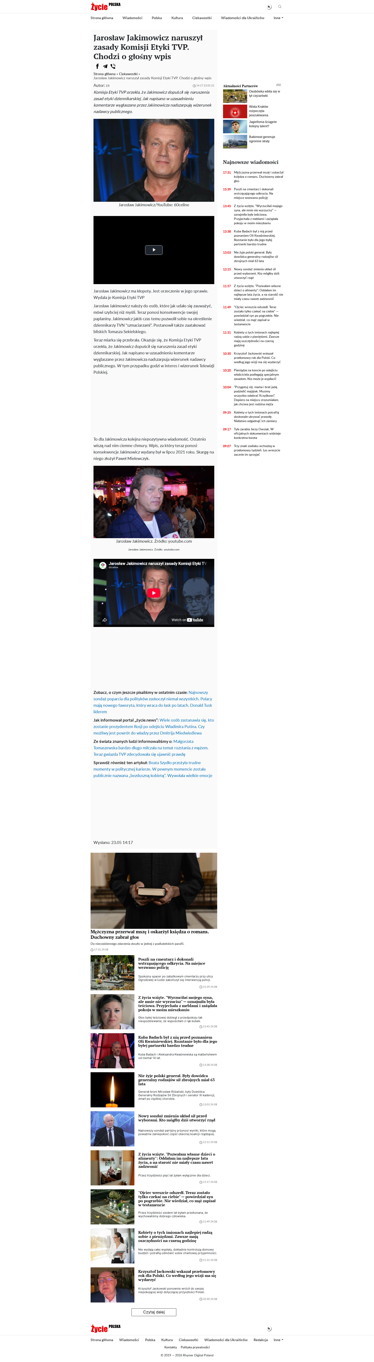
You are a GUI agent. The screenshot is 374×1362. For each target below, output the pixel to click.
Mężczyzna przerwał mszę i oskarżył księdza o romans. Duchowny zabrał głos (258, 177)
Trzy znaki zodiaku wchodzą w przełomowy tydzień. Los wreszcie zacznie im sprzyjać (257, 450)
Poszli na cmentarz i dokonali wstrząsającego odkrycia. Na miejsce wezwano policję (253, 193)
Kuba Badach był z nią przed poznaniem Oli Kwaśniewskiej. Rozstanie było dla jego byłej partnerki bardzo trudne (254, 238)
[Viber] (113, 66)
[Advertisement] (154, 405)
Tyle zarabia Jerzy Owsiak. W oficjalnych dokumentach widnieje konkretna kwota (257, 433)
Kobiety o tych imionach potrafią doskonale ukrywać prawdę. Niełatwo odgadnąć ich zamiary (256, 417)
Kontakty (170, 1347)
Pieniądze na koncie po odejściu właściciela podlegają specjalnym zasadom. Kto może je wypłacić (256, 375)
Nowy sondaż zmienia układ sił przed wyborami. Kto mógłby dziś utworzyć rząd (256, 273)
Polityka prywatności (195, 1347)
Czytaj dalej (154, 1312)
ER (107, 85)
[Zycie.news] (106, 7)
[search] (279, 6)
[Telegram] (105, 66)
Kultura (177, 18)
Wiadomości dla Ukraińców (242, 18)
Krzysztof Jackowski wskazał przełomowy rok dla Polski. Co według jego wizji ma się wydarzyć (257, 358)
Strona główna (102, 18)
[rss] (268, 6)
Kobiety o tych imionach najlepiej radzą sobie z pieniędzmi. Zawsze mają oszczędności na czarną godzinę (256, 339)
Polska (157, 18)
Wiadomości (132, 18)
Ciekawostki (202, 18)
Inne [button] (277, 18)
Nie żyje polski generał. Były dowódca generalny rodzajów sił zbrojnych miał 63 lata (256, 257)
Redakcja (261, 1340)
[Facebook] (97, 66)
